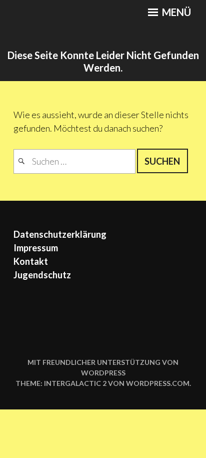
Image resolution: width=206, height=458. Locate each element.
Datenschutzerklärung (60, 234)
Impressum (36, 247)
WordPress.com (158, 383)
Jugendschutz (42, 274)
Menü (175, 12)
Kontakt (31, 261)
